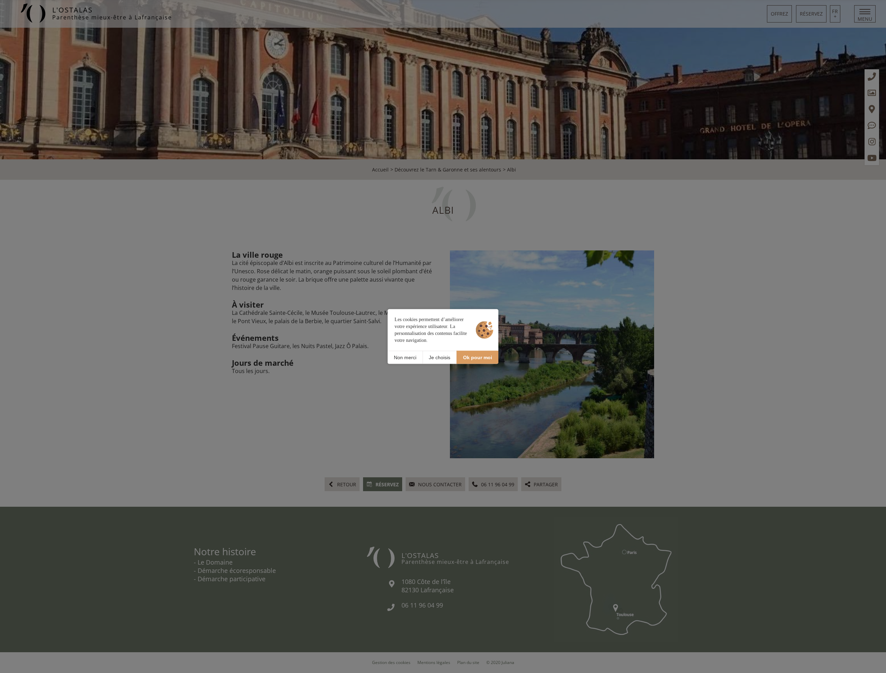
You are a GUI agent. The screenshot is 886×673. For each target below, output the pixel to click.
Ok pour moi (477, 357)
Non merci (405, 357)
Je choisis (439, 357)
